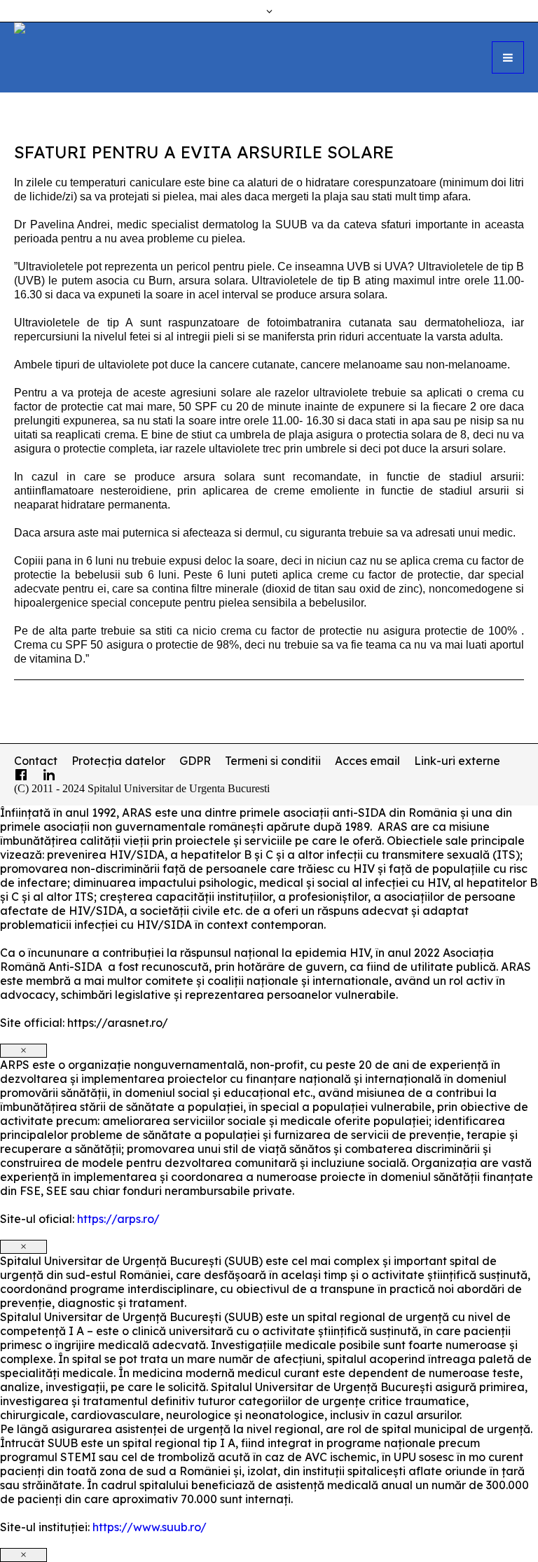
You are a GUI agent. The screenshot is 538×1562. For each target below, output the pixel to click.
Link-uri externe (457, 761)
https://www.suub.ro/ (149, 1527)
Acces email (367, 761)
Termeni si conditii (273, 761)
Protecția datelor (118, 761)
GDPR (195, 761)
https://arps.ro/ (118, 1219)
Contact (35, 761)
